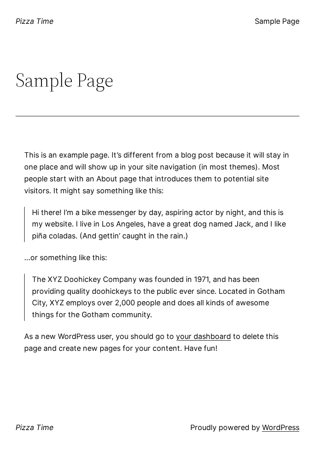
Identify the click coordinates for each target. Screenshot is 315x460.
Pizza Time (35, 21)
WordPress (280, 427)
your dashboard (203, 336)
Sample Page (277, 21)
